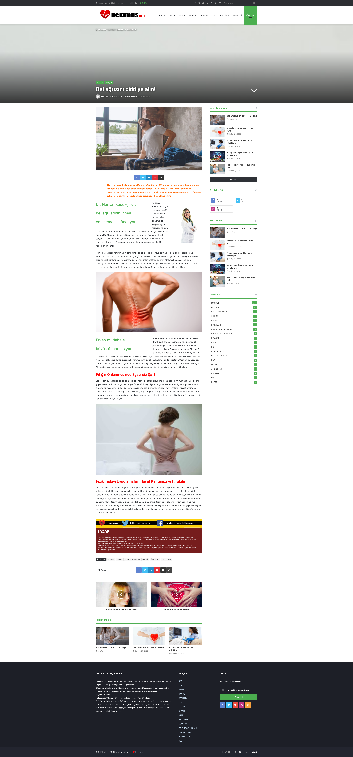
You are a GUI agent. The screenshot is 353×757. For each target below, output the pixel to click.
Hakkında (133, 3)
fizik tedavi (155, 559)
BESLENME (205, 15)
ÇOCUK (172, 15)
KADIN (162, 15)
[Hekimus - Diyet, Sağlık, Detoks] (124, 15)
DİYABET (215, 338)
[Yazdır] (169, 570)
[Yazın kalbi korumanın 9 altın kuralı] (149, 636)
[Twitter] (143, 177)
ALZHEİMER (216, 369)
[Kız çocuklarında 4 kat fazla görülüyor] (185, 636)
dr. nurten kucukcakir (132, 559)
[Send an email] (107, 96)
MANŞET (109, 83)
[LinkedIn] (149, 177)
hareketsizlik (166, 559)
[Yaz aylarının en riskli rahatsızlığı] (112, 636)
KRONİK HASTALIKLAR (221, 334)
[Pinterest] (155, 177)
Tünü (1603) (233, 180)
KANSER (192, 15)
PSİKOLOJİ (237, 15)
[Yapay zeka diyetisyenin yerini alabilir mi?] (217, 156)
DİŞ (215, 15)
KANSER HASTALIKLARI (222, 329)
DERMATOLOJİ (217, 351)
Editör (103, 96)
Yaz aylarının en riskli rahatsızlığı (111, 648)
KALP (213, 342)
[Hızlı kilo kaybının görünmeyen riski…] (217, 169)
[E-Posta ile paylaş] (161, 177)
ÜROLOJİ (215, 373)
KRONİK (223, 15)
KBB (213, 360)
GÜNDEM (143, 3)
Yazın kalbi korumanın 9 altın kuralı (148, 648)
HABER (214, 382)
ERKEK (182, 15)
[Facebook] (137, 177)
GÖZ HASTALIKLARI (220, 356)
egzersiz (145, 559)
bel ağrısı (110, 559)
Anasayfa (122, 3)
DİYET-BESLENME (219, 312)
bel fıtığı (120, 559)
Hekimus (139, 752)
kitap (213, 378)
